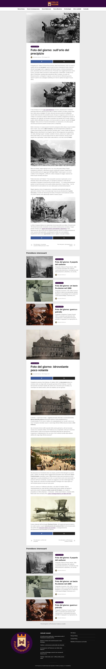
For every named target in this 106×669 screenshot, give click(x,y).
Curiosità (85, 9)
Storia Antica (21, 9)
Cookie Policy (74, 638)
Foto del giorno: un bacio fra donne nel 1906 (66, 287)
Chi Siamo (73, 632)
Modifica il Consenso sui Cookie (79, 641)
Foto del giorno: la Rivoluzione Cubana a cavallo (53, 623)
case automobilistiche (48, 109)
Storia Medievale (46, 9)
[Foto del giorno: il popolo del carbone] (39, 267)
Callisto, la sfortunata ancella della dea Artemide (52, 645)
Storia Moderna (57, 9)
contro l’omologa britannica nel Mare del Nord (59, 493)
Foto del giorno (34, 46)
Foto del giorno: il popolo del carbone (66, 263)
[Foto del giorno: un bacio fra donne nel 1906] (39, 290)
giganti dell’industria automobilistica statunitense (54, 228)
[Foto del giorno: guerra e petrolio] (39, 314)
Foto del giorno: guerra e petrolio (66, 310)
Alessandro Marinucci (37, 57)
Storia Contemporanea (33, 9)
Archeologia (67, 9)
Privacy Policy (74, 635)
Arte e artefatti (77, 9)
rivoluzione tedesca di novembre (47, 527)
